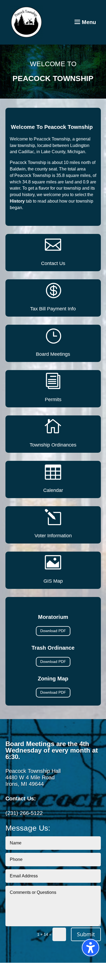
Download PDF (53, 631)
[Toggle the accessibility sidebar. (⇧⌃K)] (90, 947)
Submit (86, 934)
